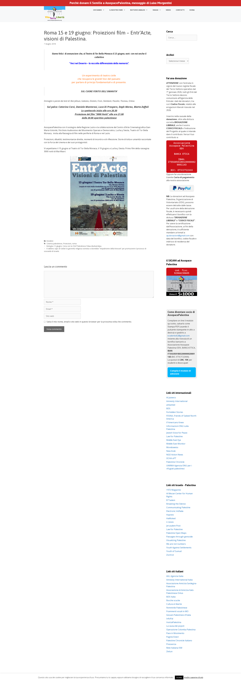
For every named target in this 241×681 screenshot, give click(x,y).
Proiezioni (67, 243)
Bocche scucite (173, 600)
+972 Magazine (173, 489)
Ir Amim (170, 522)
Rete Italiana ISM (174, 647)
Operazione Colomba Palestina (180, 629)
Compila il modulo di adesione (180, 372)
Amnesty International (176, 401)
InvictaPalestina (173, 622)
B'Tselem (170, 500)
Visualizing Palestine (176, 540)
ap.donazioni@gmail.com (178, 235)
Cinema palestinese (54, 243)
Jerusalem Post (173, 525)
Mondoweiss (172, 447)
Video (168, 10)
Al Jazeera (171, 397)
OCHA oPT (171, 458)
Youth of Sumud (174, 551)
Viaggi (155, 10)
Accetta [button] (179, 677)
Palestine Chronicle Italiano (179, 640)
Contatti (180, 10)
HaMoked (170, 518)
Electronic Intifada (174, 511)
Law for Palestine (174, 436)
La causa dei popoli (175, 626)
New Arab (171, 451)
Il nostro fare (116, 10)
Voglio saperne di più (193, 677)
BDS (168, 408)
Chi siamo (97, 10)
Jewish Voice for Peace (176, 432)
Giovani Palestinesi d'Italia (178, 615)
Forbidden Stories (174, 412)
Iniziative (50, 241)
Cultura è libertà (174, 604)
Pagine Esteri (172, 636)
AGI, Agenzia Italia (174, 576)
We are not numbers (176, 544)
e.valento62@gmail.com (179, 335)
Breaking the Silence (176, 503)
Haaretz (170, 514)
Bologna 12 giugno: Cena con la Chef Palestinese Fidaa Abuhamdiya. (74, 246)
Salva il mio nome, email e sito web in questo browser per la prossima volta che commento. (89, 321)
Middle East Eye (173, 440)
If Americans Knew (175, 422)
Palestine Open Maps (176, 533)
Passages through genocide (179, 536)
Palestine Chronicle (175, 462)
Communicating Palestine (178, 507)
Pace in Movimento (175, 633)
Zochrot (170, 554)
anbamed (170, 404)
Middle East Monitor (175, 443)
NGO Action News (174, 454)
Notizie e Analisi (137, 10)
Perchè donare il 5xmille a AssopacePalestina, (121, 3)
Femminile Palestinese (176, 607)
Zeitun (169, 651)
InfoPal (169, 618)
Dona (192, 10)
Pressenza (171, 644)
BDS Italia (170, 596)
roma (74, 243)
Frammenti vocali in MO (177, 611)
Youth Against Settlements (178, 547)
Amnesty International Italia (179, 579)
